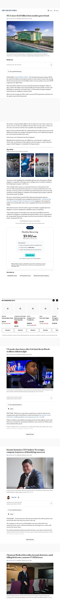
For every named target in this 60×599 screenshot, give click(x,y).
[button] (50, 10)
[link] (9, 10)
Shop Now (7, 330)
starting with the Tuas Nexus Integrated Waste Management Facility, (29, 200)
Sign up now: (9, 18)
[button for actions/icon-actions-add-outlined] (18, 497)
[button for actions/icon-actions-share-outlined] (51, 64)
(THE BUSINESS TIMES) (21, 77)
